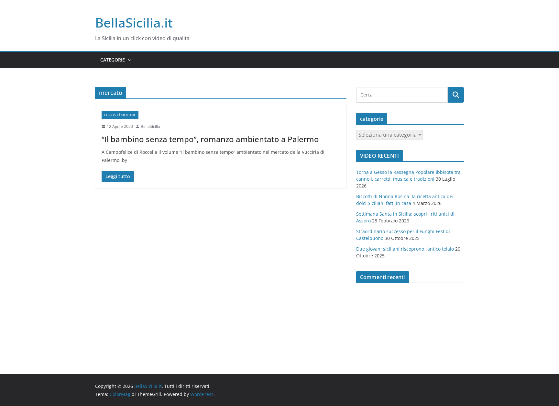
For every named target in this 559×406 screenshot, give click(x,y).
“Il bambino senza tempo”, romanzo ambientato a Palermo (210, 139)
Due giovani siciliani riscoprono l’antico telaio (405, 249)
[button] (128, 59)
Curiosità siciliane (120, 115)
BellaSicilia (150, 126)
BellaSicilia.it (134, 22)
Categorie (112, 60)
